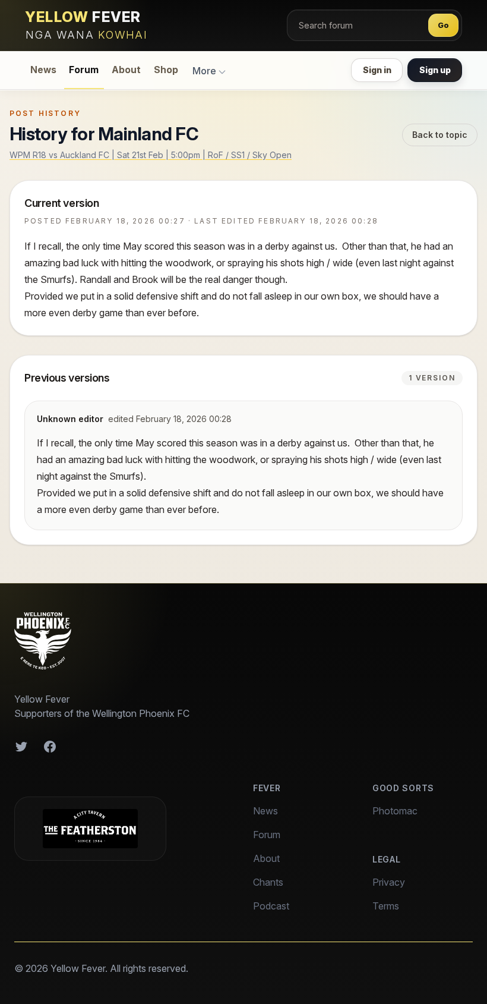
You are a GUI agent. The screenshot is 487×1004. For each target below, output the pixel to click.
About (126, 69)
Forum (84, 69)
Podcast (271, 906)
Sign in (377, 70)
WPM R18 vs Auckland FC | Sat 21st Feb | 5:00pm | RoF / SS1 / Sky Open (151, 155)
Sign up (435, 70)
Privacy (388, 882)
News (43, 69)
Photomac (395, 811)
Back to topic (439, 135)
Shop (166, 69)
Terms (385, 906)
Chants (268, 882)
